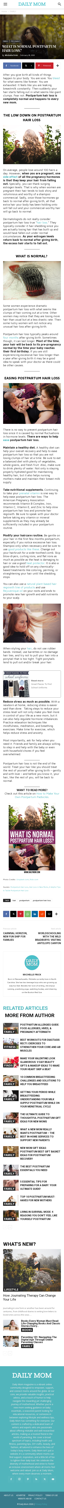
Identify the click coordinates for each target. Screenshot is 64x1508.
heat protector (35, 563)
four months (10, 337)
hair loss (42, 222)
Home (4, 11)
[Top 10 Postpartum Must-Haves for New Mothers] (11, 1200)
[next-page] (10, 1227)
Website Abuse (25, 1498)
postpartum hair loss (42, 900)
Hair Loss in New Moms (38, 887)
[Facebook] (6, 914)
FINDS (8, 1065)
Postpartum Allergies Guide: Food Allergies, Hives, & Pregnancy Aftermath (39, 1028)
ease (6, 440)
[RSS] (36, 1479)
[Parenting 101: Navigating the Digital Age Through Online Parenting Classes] (11, 1341)
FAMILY (13, 11)
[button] (59, 4)
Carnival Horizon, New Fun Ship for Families (15, 936)
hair (29, 648)
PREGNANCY (15, 41)
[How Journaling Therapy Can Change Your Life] (32, 1270)
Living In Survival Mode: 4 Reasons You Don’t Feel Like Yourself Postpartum (38, 1215)
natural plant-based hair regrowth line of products (30, 585)
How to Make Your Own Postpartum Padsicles (37, 795)
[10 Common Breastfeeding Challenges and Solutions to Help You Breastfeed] (11, 1080)
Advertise (20, 1495)
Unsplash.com (22, 879)
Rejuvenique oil (13, 590)
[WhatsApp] (28, 914)
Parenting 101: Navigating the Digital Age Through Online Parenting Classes (39, 1340)
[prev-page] (5, 1227)
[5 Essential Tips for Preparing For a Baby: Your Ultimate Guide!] (11, 1185)
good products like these (23, 549)
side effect (10, 176)
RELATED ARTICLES (25, 1008)
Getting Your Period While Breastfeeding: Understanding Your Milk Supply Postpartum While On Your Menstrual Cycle (39, 1099)
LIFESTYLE (11, 1289)
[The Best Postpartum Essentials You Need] (11, 1170)
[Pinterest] (20, 914)
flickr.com (34, 879)
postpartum (24, 900)
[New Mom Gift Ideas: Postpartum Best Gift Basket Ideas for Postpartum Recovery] (11, 1151)
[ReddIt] (42, 914)
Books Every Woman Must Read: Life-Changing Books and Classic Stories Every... (40, 1323)
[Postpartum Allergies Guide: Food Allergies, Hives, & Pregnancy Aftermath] (11, 1028)
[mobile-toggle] (5, 4)
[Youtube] (53, 1479)
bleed (56, 78)
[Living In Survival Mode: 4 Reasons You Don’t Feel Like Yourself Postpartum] (11, 1215)
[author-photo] (32, 970)
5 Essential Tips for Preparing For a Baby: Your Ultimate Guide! (38, 1185)
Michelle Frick (11, 55)
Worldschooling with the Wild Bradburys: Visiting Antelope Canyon (48, 938)
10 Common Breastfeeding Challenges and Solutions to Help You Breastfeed (40, 1080)
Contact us (40, 1498)
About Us (8, 1495)
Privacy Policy (35, 1495)
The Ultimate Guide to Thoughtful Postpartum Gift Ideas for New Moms (40, 1118)
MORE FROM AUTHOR (30, 1015)
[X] (13, 914)
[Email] (49, 914)
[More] (57, 65)
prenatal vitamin (29, 493)
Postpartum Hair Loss (19, 887)
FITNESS (10, 1047)
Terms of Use (51, 1495)
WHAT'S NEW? (19, 1244)
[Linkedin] (35, 914)
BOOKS (27, 1330)
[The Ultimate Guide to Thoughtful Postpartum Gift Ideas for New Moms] (11, 1117)
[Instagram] (19, 1479)
